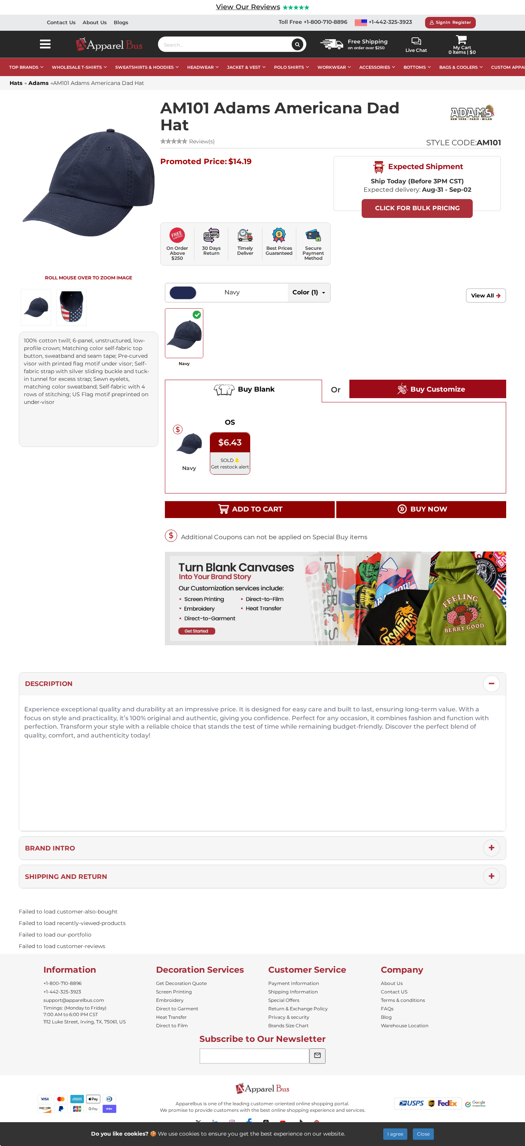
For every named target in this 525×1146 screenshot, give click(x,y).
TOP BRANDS (23, 67)
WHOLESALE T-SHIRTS (77, 67)
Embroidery (170, 1000)
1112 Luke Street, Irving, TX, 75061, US (84, 1022)
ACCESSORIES (374, 67)
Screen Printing (174, 992)
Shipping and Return (66, 876)
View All (482, 295)
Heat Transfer (171, 1017)
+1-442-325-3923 (389, 21)
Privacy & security (288, 1017)
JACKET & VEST (244, 67)
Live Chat (416, 50)
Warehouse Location (405, 1025)
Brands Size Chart (288, 1025)
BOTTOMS (415, 67)
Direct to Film (172, 1025)
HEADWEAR (200, 67)
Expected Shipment (424, 166)
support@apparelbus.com (73, 1000)
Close (423, 1134)
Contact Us (61, 22)
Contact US (394, 992)
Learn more (362, 1133)
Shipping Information (293, 992)
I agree (395, 1134)
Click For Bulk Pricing (417, 208)
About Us (95, 22)
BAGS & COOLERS (458, 67)
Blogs (121, 22)
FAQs (387, 1008)
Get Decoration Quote (181, 983)
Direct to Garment (177, 1008)
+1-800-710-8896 (62, 983)
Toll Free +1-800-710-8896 (313, 21)
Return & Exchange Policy (298, 1008)
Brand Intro (50, 848)
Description (49, 684)
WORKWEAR (331, 67)
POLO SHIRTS (289, 67)
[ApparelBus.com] (113, 44)
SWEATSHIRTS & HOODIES (144, 67)
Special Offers (283, 1000)
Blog (386, 1017)
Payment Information (293, 983)
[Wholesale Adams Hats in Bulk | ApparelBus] (472, 113)
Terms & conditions (403, 1000)
